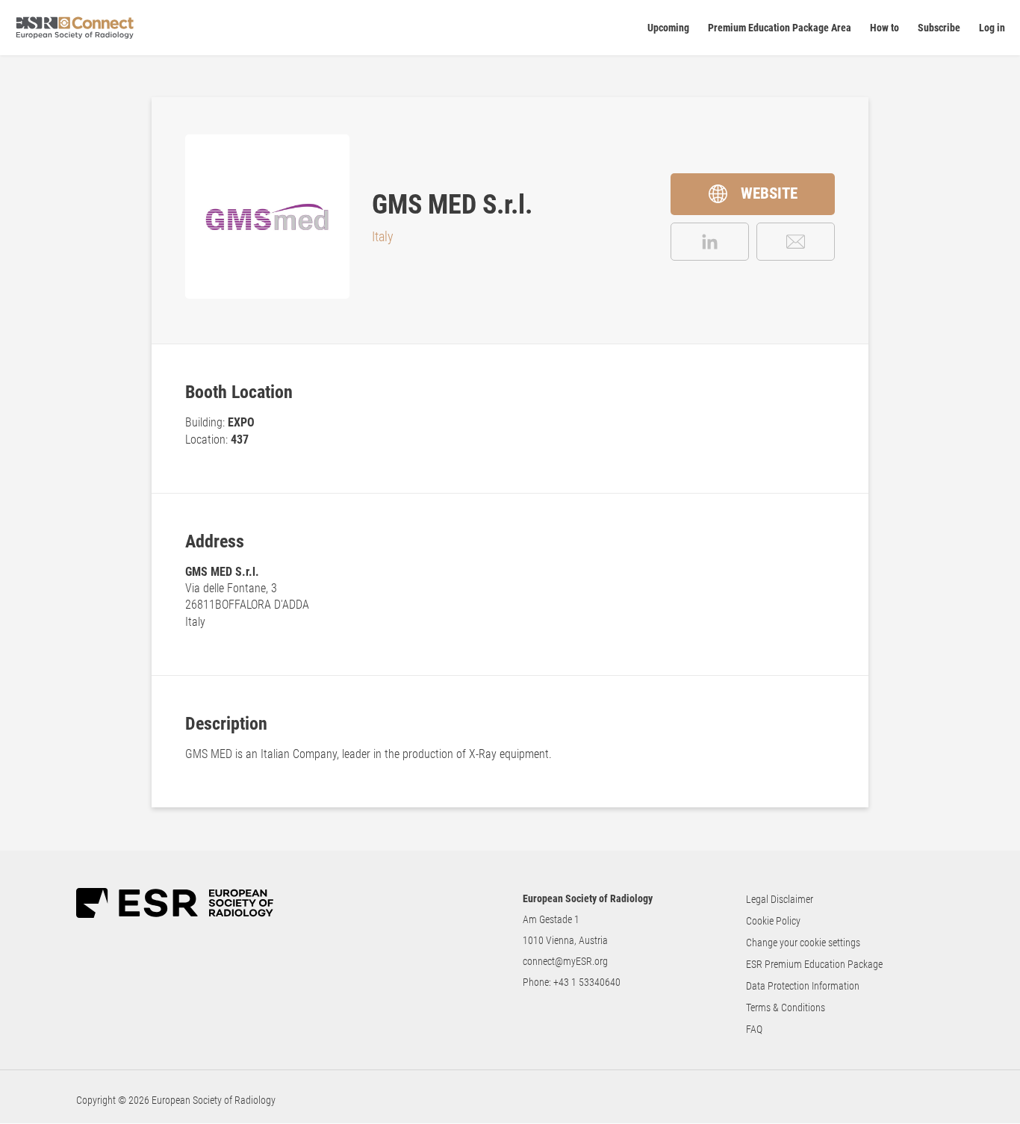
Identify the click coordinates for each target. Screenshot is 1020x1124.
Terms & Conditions (785, 1007)
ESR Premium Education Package (814, 964)
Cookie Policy (773, 921)
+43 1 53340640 (587, 982)
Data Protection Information (802, 986)
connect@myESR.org (565, 961)
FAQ (754, 1029)
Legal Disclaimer (779, 899)
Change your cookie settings (803, 942)
